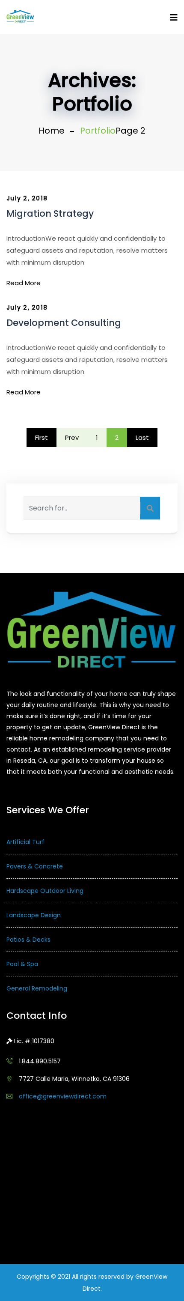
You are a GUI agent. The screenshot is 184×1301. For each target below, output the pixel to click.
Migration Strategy (50, 213)
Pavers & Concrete (34, 866)
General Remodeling (36, 988)
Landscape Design (33, 915)
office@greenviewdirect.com (63, 1096)
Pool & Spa (22, 964)
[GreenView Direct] (20, 16)
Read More (23, 282)
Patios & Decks (28, 939)
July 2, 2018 (26, 198)
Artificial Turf (25, 842)
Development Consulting (63, 322)
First (41, 437)
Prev (72, 437)
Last (142, 437)
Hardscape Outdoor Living (44, 890)
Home (52, 131)
